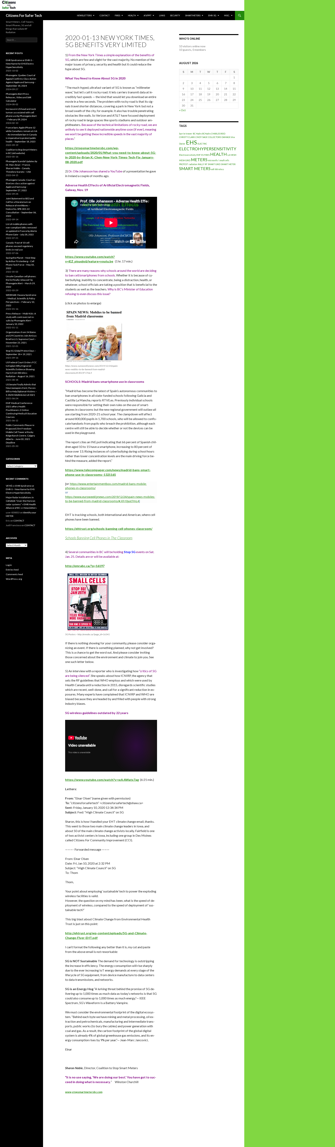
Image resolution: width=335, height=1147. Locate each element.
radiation (193, 164)
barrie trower (185, 133)
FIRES (207, 155)
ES (202, 155)
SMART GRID (214, 164)
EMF (198, 155)
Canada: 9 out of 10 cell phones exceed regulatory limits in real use (19, 246)
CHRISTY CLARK (187, 137)
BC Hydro (197, 133)
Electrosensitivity (187, 155)
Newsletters (84, 15)
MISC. (227, 15)
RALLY (201, 164)
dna (233, 137)
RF (206, 164)
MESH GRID (184, 160)
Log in (9, 565)
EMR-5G (212, 15)
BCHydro (206, 133)
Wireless (219, 169)
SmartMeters (192, 15)
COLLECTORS (214, 137)
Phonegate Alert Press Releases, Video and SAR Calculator (18, 97)
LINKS (162, 15)
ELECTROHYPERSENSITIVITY (207, 148)
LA (228, 155)
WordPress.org (14, 578)
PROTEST (183, 164)
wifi (212, 169)
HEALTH (132, 15)
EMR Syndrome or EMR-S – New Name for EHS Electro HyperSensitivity (20, 64)
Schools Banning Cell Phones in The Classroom (98, 538)
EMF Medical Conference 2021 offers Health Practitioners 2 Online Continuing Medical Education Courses (21, 410)
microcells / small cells (218, 160)
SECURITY (175, 15)
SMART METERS (195, 168)
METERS (199, 159)
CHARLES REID (218, 133)
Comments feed (14, 574)
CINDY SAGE (201, 137)
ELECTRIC (202, 143)
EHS (191, 142)
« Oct (182, 110)
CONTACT (104, 15)
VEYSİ (9, 485)
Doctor (182, 143)
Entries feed (12, 569)
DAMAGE (226, 137)
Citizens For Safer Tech (24, 15)
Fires (117, 15)
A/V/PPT (147, 15)
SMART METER (228, 164)
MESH (233, 155)
